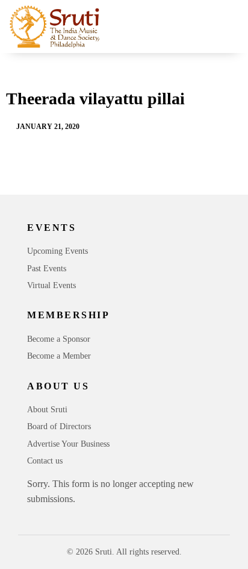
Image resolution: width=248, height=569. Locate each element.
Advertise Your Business (68, 443)
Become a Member (59, 355)
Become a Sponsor (58, 339)
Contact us (45, 460)
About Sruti (47, 409)
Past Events (46, 268)
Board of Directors (59, 426)
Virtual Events (51, 285)
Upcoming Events (57, 251)
